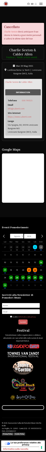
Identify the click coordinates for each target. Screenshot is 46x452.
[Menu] (41, 4)
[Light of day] (23, 398)
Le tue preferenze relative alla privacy (26, 443)
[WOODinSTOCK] (23, 385)
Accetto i (24, 317)
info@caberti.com (16, 108)
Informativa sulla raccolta (15, 449)
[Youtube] (32, 3)
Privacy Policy (7, 434)
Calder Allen (26, 81)
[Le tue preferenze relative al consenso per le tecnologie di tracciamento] (41, 447)
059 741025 (27, 100)
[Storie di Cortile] (23, 368)
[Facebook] (28, 3)
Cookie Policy (19, 434)
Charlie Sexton (11, 31)
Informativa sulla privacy (27, 317)
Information (23, 92)
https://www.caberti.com (19, 116)
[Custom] (36, 3)
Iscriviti (23, 322)
